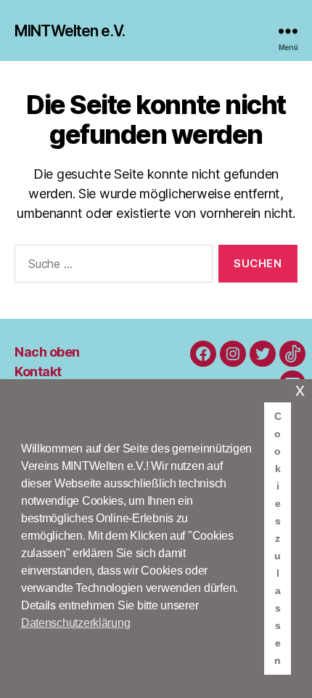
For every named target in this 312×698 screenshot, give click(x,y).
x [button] (300, 390)
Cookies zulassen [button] (278, 538)
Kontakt (38, 371)
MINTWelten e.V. (70, 30)
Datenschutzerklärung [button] (76, 623)
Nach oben (47, 352)
